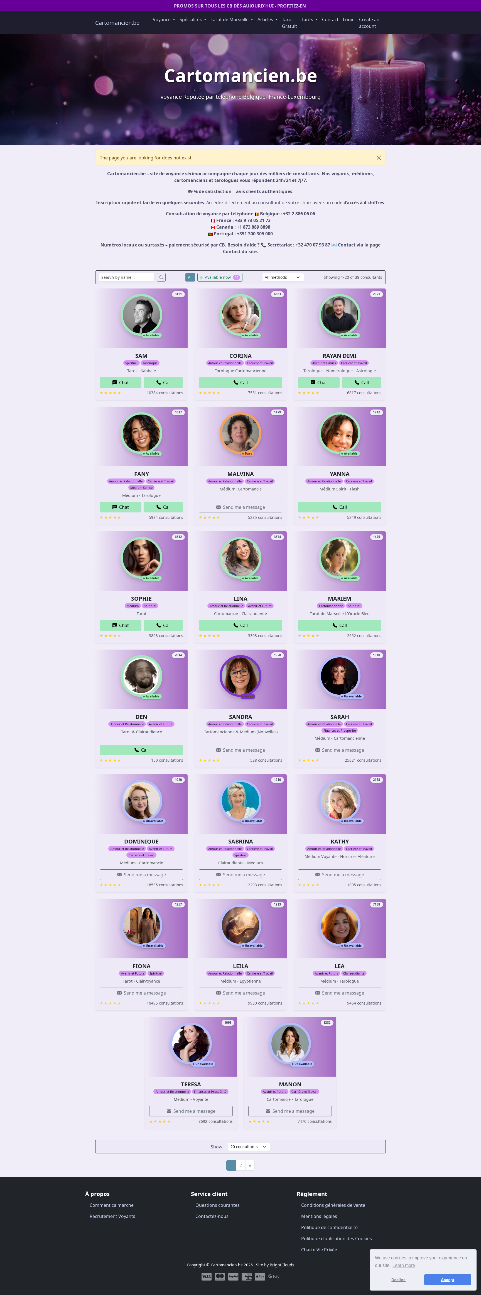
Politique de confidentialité (329, 1227)
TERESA (191, 1084)
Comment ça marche (112, 1205)
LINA (240, 598)
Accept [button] (447, 1279)
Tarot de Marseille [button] (230, 19)
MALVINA (240, 474)
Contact (330, 19)
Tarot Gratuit (289, 22)
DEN (141, 717)
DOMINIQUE (141, 841)
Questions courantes (217, 1205)
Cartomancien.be (117, 22)
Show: (217, 1147)
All (190, 277)
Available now (221, 277)
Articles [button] (265, 19)
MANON (290, 1084)
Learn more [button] (403, 1265)
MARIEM (339, 598)
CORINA (240, 355)
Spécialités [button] (191, 19)
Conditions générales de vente (333, 1205)
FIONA (141, 966)
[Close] (379, 158)
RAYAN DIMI (340, 355)
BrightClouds (282, 1264)
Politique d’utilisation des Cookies (336, 1238)
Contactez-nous (212, 1216)
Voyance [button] (162, 19)
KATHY (340, 841)
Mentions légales (319, 1216)
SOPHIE (141, 598)
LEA (340, 966)
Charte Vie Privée (319, 1250)
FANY (141, 474)
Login (349, 19)
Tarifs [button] (307, 19)
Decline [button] (398, 1279)
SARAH (339, 717)
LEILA (240, 966)
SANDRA (240, 717)
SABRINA (240, 841)
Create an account (369, 22)
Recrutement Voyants (112, 1216)
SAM (141, 355)
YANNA (340, 474)
